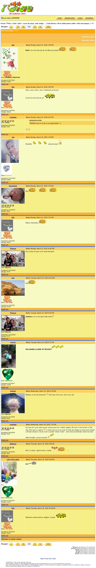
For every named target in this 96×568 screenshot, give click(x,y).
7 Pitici (15, 562)
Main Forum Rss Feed (48, 559)
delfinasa (13, 444)
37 (18, 26)
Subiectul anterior (88, 37)
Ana (13, 278)
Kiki (13, 87)
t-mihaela (13, 117)
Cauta (60, 18)
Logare (80, 18)
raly (13, 137)
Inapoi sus (4, 84)
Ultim (48, 26)
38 (23, 26)
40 (35, 26)
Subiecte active (70, 18)
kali (13, 45)
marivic (13, 342)
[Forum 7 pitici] (17, 14)
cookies (22, 565)
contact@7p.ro (36, 566)
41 (40, 26)
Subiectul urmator (88, 40)
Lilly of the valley (13, 459)
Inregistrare (89, 18)
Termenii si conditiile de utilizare (76, 565)
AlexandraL (13, 186)
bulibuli (13, 391)
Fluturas (13, 248)
